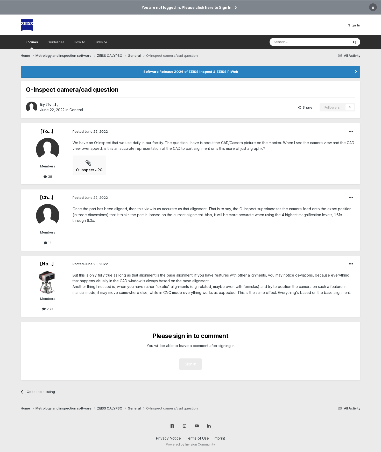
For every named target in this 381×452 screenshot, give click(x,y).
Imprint (219, 438)
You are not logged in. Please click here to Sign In (186, 7)
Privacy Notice (168, 438)
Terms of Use (197, 438)
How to (79, 42)
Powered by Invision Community (190, 444)
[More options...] (351, 132)
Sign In (354, 25)
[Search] (354, 42)
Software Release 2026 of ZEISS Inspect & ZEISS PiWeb (190, 71)
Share (306, 107)
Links (99, 42)
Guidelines (56, 42)
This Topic (334, 42)
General (76, 110)
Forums (31, 42)
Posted (90, 131)
